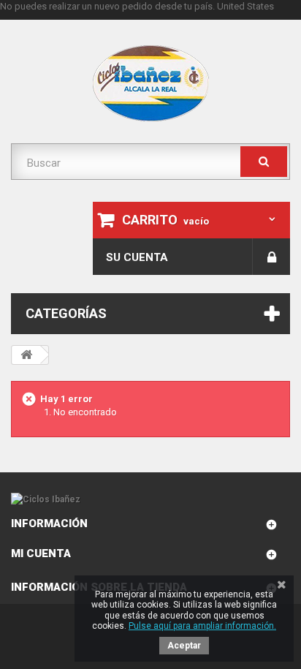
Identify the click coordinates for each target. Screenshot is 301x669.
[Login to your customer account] (271, 256)
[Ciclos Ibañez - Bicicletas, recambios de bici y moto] (150, 83)
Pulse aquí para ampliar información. (202, 626)
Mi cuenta (41, 553)
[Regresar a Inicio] (26, 355)
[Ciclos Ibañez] (150, 500)
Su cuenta (137, 257)
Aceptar (184, 645)
